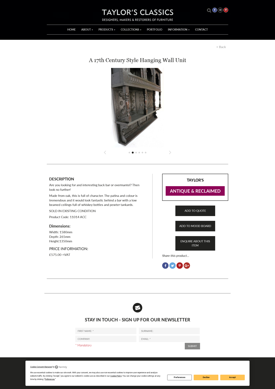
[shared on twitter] (172, 265)
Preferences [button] (50, 379)
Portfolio (154, 29)
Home (71, 29)
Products (106, 29)
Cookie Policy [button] (116, 376)
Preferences (179, 377)
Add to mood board (195, 226)
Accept (232, 377)
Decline (206, 377)
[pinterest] (225, 10)
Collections (130, 29)
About (86, 29)
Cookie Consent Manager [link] (41, 367)
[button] (105, 152)
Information (178, 29)
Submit (192, 346)
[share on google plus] (187, 265)
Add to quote (195, 210)
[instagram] (220, 10)
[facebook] (214, 10)
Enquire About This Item (195, 243)
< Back (221, 47)
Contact (201, 29)
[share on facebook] (165, 265)
